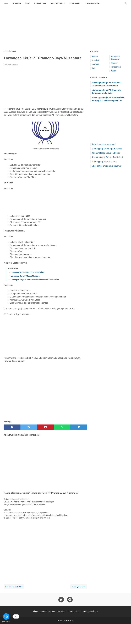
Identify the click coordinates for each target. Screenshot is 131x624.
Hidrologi (95, 64)
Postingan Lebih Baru (14, 587)
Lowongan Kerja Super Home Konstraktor (28, 272)
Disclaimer (61, 611)
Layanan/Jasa (92, 3)
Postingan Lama (78, 587)
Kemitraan (74, 3)
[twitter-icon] (61, 599)
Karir (93, 68)
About (35, 611)
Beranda (17, 3)
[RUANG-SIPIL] (6, 3)
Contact (43, 611)
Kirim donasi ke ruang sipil (104, 144)
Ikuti (27, 3)
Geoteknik (96, 60)
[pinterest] (45, 427)
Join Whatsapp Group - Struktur (106, 153)
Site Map (51, 611)
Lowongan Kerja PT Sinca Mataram (25, 276)
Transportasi (116, 67)
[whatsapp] (62, 427)
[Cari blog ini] (125, 3)
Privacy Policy (73, 611)
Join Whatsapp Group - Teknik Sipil (107, 157)
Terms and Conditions (89, 611)
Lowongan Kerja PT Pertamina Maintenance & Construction (35, 280)
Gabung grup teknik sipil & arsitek (107, 148)
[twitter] (28, 427)
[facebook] (12, 427)
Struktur (114, 63)
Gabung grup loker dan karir (104, 161)
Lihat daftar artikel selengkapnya (106, 166)
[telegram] (78, 427)
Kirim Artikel (40, 3)
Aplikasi (95, 56)
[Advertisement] (65, 28)
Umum (113, 71)
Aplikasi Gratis (58, 3)
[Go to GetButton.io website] (6, 621)
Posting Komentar (11, 65)
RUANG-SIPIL (68, 620)
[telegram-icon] (70, 599)
